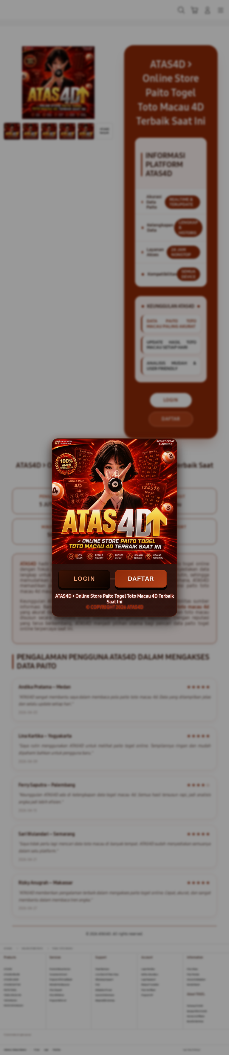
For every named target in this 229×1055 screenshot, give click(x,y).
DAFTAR (141, 578)
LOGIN (84, 578)
